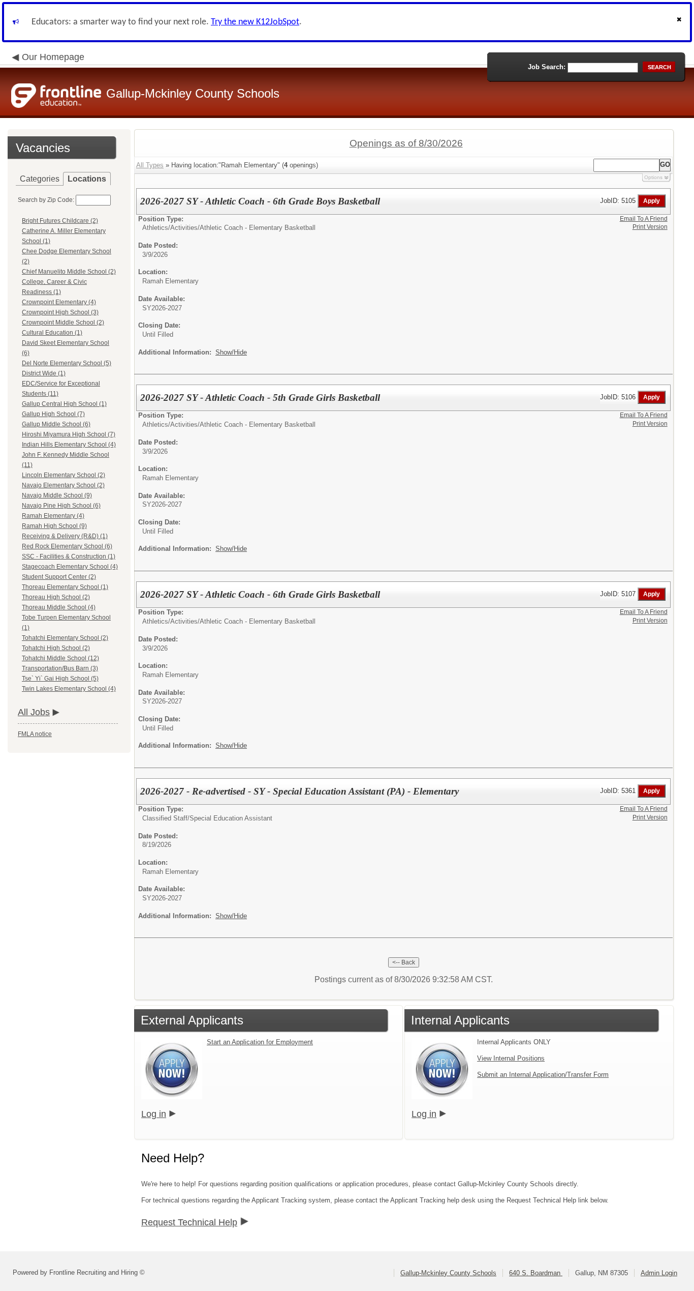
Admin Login (659, 1273)
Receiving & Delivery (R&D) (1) (65, 536)
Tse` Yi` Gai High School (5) (60, 678)
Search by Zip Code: (46, 199)
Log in (153, 1114)
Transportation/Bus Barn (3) (60, 668)
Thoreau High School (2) (56, 597)
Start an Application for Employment (260, 1042)
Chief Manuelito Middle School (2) (69, 271)
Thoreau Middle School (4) (59, 607)
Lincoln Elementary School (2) (63, 475)
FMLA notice (35, 734)
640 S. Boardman (535, 1273)
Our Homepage (53, 57)
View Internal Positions (511, 1058)
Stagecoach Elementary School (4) (70, 566)
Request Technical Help (189, 1222)
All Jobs (34, 712)
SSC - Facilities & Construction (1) (68, 556)
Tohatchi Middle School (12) (60, 658)
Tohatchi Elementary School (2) (65, 637)
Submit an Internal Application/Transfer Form (543, 1074)
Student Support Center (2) (59, 576)
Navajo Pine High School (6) (61, 505)
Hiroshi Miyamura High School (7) (68, 434)
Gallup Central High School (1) (64, 403)
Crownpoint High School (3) (60, 312)
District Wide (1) (44, 373)
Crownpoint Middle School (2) (63, 322)
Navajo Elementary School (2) (63, 485)
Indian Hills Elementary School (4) (69, 444)
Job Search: (546, 67)
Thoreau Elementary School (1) (65, 587)
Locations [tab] (87, 178)
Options (653, 177)
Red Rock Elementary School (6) (67, 546)
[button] (680, 22)
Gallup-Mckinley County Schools (448, 1273)
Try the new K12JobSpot (255, 22)
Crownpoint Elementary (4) (59, 302)
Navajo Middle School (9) (57, 495)
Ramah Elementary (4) (53, 515)
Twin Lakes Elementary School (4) (69, 688)
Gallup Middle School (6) (56, 424)
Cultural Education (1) (52, 332)
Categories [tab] (39, 178)
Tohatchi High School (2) (56, 648)
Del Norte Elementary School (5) (66, 363)
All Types (150, 165)
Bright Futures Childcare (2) (60, 220)
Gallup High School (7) (53, 414)
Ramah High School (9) (54, 526)
